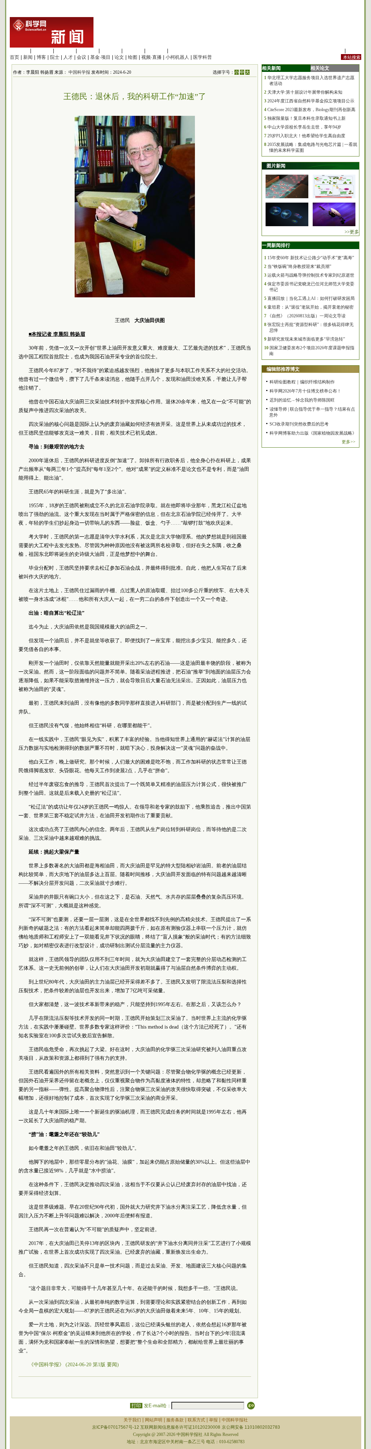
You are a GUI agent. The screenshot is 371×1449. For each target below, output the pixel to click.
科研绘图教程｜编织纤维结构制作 (302, 381)
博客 (41, 57)
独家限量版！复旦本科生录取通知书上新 (306, 118)
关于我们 (132, 1419)
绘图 (132, 57)
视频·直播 (151, 57)
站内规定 (333, 50)
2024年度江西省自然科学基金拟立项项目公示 (310, 100)
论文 (119, 57)
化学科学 (64, 50)
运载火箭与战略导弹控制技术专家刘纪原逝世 (310, 275)
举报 (213, 1419)
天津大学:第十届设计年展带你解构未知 (304, 92)
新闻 (28, 57)
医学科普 (202, 57)
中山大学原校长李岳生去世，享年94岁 (304, 127)
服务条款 (175, 1419)
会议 (81, 57)
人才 (68, 57)
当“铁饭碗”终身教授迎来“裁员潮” (299, 266)
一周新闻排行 (276, 245)
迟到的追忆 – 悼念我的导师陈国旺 (302, 400)
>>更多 (352, 232)
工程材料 (87, 50)
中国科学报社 (235, 1419)
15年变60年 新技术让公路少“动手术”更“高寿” (310, 257)
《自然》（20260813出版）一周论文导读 (306, 315)
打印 (136, 1405)
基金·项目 (100, 57)
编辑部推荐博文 (283, 369)
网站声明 (153, 1419)
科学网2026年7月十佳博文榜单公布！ (305, 391)
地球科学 (133, 50)
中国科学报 (79, 72)
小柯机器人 (177, 57)
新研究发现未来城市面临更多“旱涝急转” (306, 339)
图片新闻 (276, 165)
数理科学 (156, 50)
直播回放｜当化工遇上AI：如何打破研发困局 (311, 298)
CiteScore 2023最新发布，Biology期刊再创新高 (311, 109)
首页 (14, 57)
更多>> (348, 441)
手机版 (354, 50)
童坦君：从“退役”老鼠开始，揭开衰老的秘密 (310, 307)
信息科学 (110, 50)
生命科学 (19, 50)
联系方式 (196, 1419)
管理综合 (179, 50)
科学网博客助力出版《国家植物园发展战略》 (313, 433)
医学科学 (42, 50)
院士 (54, 57)
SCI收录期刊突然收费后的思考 (299, 424)
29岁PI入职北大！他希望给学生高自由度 (306, 135)
